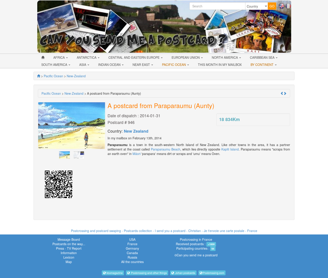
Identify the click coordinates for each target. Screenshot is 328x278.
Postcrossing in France (196, 239)
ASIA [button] (83, 64)
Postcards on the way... (68, 244)
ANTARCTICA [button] (87, 57)
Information (69, 253)
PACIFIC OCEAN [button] (174, 64)
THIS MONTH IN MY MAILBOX (220, 64)
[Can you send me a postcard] (38, 76)
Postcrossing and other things (148, 273)
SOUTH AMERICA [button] (54, 64)
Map (69, 261)
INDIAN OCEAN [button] (109, 64)
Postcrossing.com (213, 273)
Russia (132, 257)
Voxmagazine (114, 273)
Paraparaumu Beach (165, 149)
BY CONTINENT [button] (262, 64)
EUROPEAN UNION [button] (186, 57)
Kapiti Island (230, 149)
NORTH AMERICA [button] (225, 57)
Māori (137, 153)
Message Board (69, 239)
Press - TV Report (68, 248)
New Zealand (136, 131)
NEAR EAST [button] (142, 64)
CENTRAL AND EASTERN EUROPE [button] (134, 57)
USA (132, 239)
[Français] (288, 5)
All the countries (132, 261)
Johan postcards (184, 273)
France (132, 244)
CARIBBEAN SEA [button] (262, 57)
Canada (132, 253)
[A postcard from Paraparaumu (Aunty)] (64, 154)
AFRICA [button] (59, 57)
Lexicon (68, 257)
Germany (132, 248)
